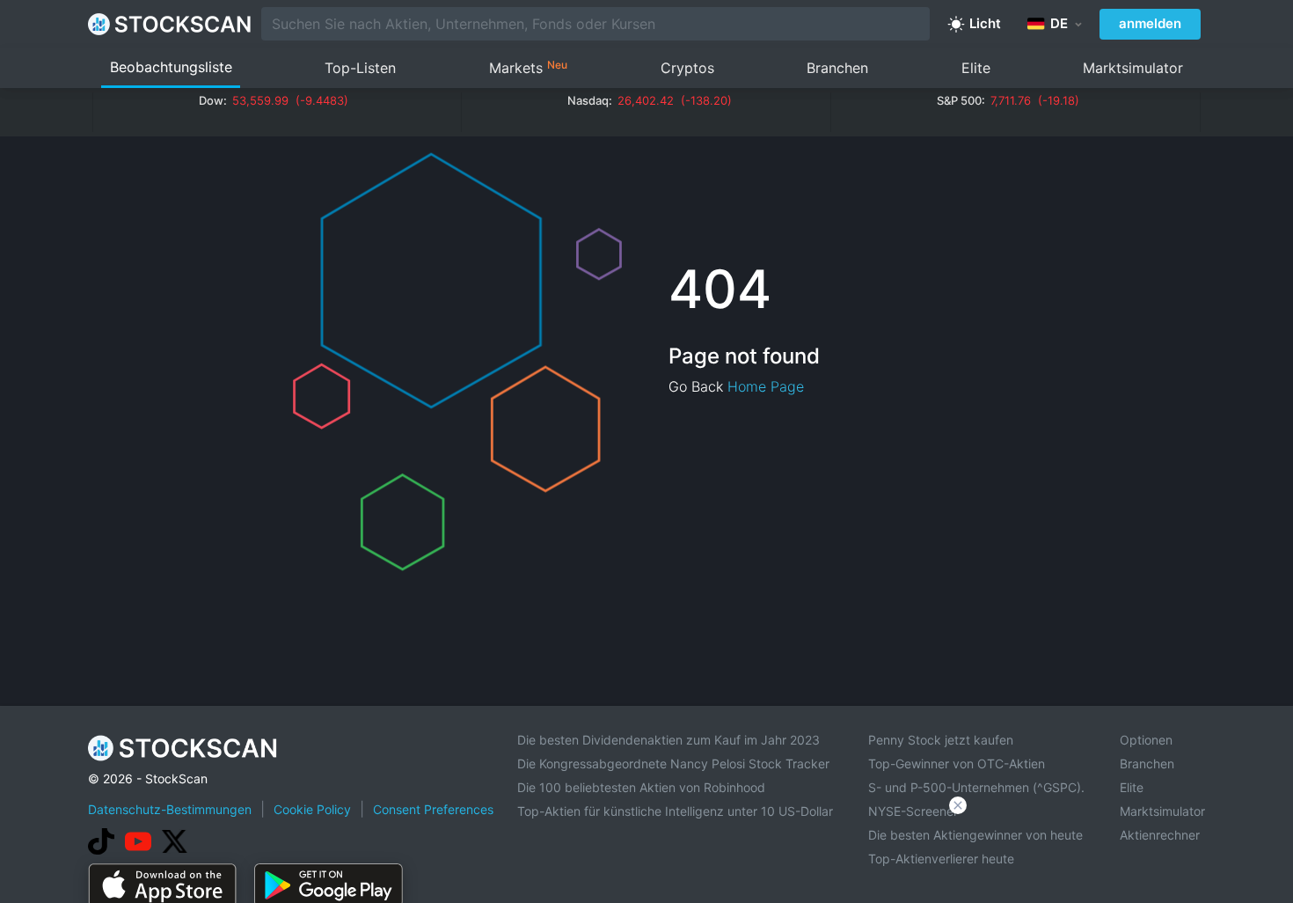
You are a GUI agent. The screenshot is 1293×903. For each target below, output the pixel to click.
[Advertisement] (646, 853)
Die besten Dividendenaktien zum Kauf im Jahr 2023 (668, 739)
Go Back (695, 386)
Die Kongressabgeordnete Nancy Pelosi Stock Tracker (673, 763)
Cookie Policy (312, 809)
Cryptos (687, 68)
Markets (528, 67)
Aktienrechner (1160, 834)
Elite (975, 68)
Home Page (765, 386)
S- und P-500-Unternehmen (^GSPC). (976, 787)
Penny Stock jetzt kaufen (940, 739)
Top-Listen (360, 68)
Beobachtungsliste (171, 67)
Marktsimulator (1133, 68)
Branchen (837, 68)
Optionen (1146, 739)
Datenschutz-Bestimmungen (170, 809)
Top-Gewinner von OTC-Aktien (956, 763)
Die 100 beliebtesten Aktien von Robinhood (641, 787)
